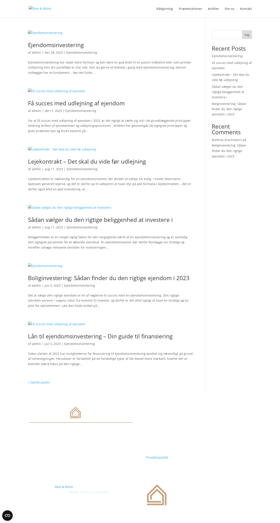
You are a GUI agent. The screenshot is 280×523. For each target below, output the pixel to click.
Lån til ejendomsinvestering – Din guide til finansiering (100, 336)
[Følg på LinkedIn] (31, 443)
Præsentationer (190, 9)
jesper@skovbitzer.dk (161, 449)
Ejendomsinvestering (56, 45)
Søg (247, 35)
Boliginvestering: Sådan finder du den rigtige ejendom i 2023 (108, 278)
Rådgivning (164, 9)
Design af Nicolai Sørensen (88, 492)
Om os (229, 9)
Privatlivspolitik (157, 457)
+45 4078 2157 (156, 444)
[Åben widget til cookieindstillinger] (7, 515)
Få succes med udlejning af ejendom (76, 103)
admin (36, 52)
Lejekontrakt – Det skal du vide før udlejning (87, 161)
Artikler (213, 9)
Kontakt (246, 9)
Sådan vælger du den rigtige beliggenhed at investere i (100, 220)
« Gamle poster (39, 382)
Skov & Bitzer (64, 487)
